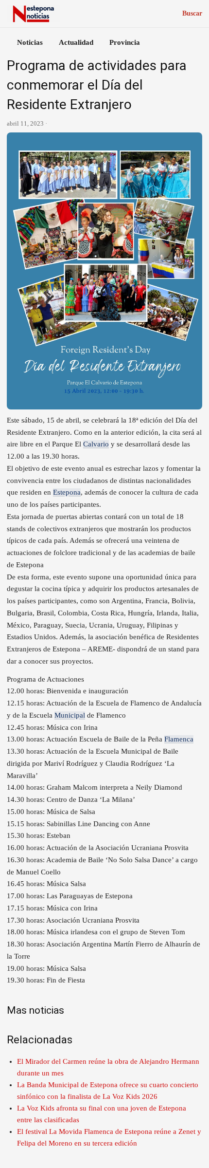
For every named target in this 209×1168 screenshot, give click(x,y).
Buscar (192, 13)
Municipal (69, 715)
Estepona (67, 492)
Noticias (30, 42)
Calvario (96, 444)
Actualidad (76, 42)
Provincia (124, 42)
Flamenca (178, 739)
